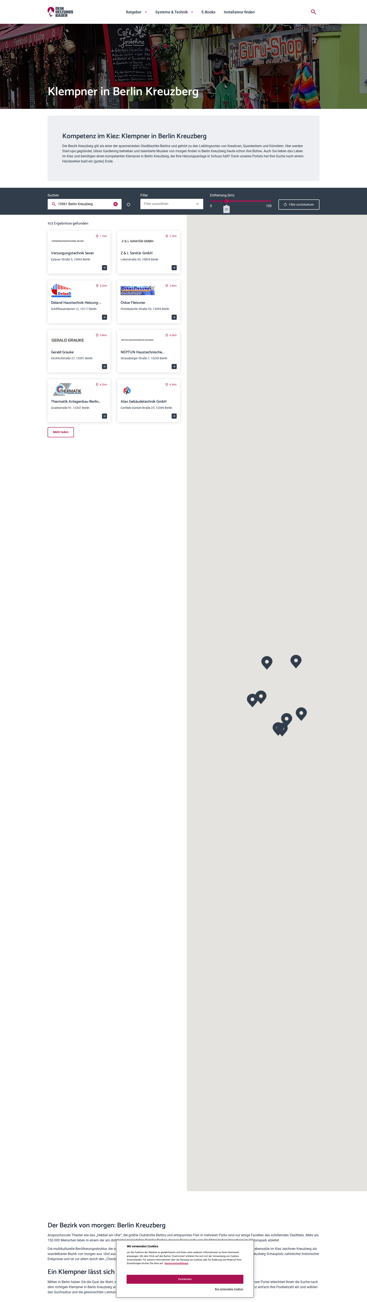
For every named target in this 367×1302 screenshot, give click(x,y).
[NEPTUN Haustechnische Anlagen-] (296, 661)
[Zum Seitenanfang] (314, 1292)
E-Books (208, 12)
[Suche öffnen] (313, 12)
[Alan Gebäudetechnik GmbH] (282, 729)
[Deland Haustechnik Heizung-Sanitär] (267, 662)
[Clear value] (115, 204)
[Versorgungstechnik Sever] (261, 697)
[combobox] (85, 204)
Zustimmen (185, 1279)
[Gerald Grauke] (301, 714)
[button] (261, 697)
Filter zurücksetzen (301, 204)
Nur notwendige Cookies (229, 1289)
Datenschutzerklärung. (177, 1263)
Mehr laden (60, 432)
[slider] (226, 201)
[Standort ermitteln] (128, 204)
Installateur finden (239, 12)
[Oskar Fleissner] (287, 719)
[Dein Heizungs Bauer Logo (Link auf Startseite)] (60, 12)
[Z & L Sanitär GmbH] (253, 700)
